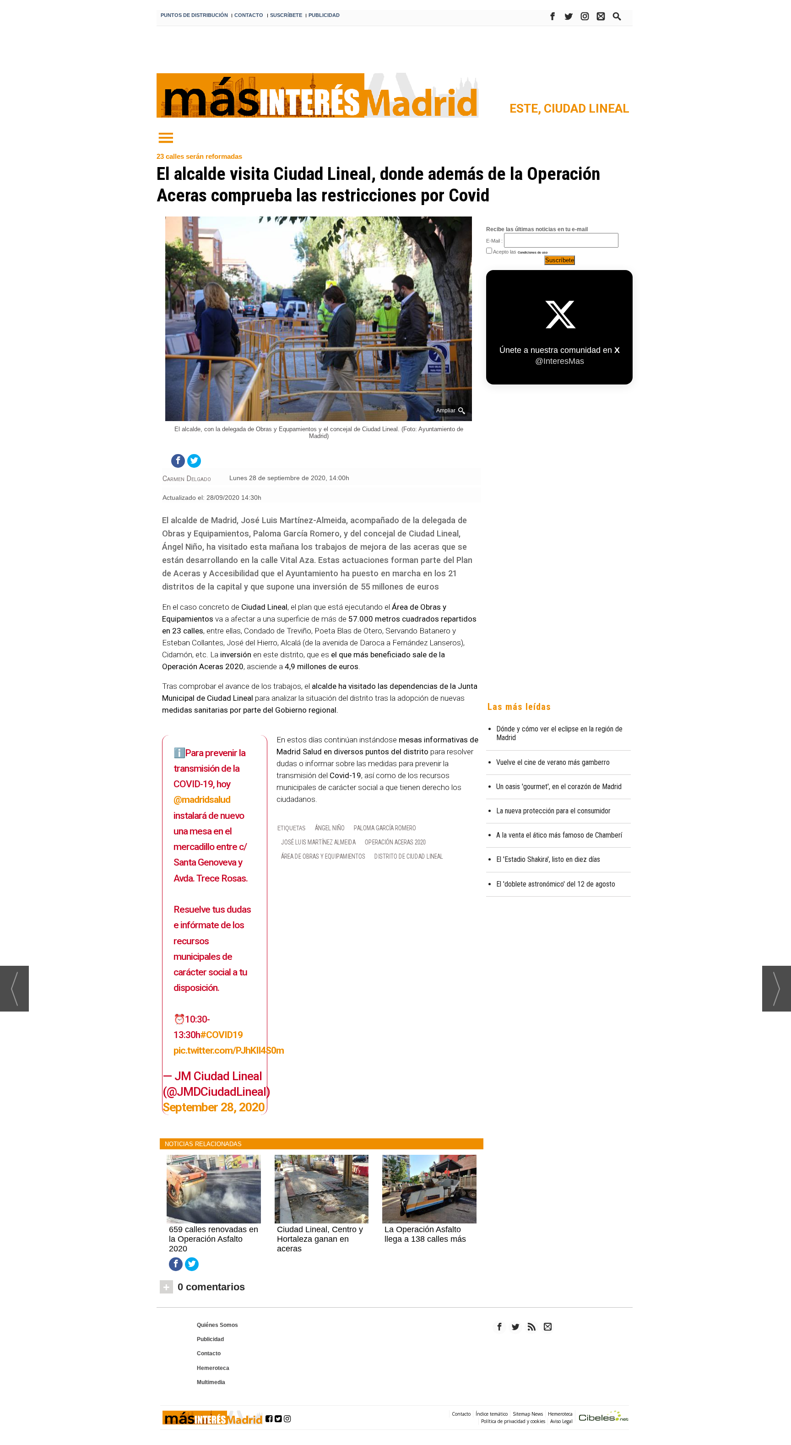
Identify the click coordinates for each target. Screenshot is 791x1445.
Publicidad (210, 1339)
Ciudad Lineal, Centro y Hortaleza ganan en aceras (320, 1239)
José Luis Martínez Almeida (318, 842)
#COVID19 (221, 1034)
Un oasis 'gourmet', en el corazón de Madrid (559, 786)
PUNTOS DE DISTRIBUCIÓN (194, 15)
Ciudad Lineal (586, 108)
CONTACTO (248, 15)
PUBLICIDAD (324, 15)
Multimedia (211, 1382)
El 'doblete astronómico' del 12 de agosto (555, 884)
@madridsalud (201, 799)
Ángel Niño (330, 828)
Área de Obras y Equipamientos (323, 857)
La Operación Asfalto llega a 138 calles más (425, 1234)
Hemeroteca (213, 1368)
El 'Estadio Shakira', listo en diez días (548, 859)
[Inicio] (166, 138)
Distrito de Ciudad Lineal (408, 857)
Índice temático (492, 1414)
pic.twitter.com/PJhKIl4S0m (228, 1050)
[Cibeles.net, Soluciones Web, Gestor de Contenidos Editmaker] (604, 1417)
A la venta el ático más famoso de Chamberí (559, 835)
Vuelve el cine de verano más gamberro (553, 762)
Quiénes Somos (217, 1325)
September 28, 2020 (214, 1107)
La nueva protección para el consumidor (553, 810)
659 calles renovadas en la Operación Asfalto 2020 (213, 1239)
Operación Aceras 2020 (395, 842)
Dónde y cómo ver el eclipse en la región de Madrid (559, 733)
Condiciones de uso (532, 252)
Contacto (209, 1353)
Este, (526, 108)
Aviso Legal (561, 1421)
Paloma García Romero (385, 828)
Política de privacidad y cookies (513, 1421)
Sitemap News (528, 1414)
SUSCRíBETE (286, 15)
